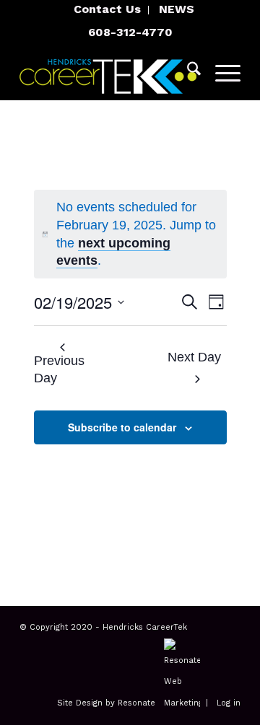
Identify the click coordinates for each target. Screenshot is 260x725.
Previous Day (59, 369)
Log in (228, 703)
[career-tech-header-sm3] (108, 71)
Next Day (194, 357)
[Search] (187, 71)
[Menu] (220, 71)
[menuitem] (107, 10)
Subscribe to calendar (122, 427)
